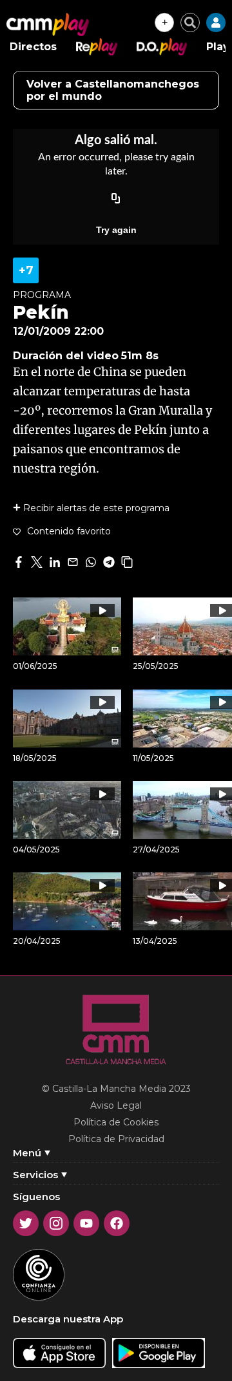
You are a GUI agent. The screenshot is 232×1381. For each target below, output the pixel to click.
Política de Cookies (116, 1122)
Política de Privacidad (116, 1139)
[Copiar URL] (116, 199)
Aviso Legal (116, 1105)
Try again (116, 230)
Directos (33, 47)
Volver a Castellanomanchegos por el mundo (112, 90)
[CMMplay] (47, 24)
